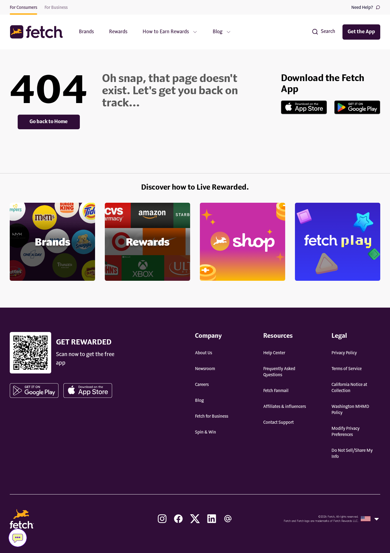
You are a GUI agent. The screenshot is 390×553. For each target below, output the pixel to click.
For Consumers (23, 7)
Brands (86, 32)
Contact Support (278, 422)
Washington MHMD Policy (350, 410)
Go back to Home (49, 122)
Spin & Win (205, 432)
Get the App (361, 32)
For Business (56, 7)
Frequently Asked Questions (279, 372)
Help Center (274, 353)
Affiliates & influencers (284, 407)
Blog (199, 400)
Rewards (118, 32)
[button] (39, 32)
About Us (203, 353)
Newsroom (205, 369)
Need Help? (362, 7)
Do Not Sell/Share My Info (352, 453)
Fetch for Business (211, 416)
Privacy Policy (344, 353)
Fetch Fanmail (276, 391)
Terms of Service (347, 369)
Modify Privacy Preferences (346, 431)
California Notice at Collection (349, 388)
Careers (202, 385)
